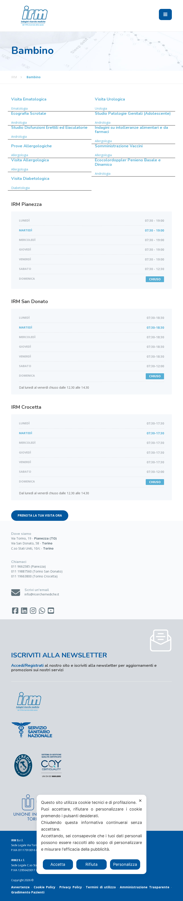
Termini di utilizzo (101, 887)
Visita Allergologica (30, 160)
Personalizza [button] (125, 864)
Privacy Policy (70, 887)
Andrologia (19, 122)
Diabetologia (20, 188)
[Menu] (165, 14)
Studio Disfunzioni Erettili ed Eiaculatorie (49, 127)
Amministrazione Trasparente (144, 887)
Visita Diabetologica (30, 178)
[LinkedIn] (24, 612)
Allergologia (103, 141)
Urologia (101, 108)
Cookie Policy (44, 887)
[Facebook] (15, 612)
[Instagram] (33, 612)
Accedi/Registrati (27, 665)
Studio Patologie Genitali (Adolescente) (133, 113)
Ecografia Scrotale (28, 113)
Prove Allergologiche (31, 146)
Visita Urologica (110, 99)
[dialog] (91, 834)
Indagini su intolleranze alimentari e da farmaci (131, 130)
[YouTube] (51, 612)
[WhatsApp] (42, 612)
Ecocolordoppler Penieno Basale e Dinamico (128, 162)
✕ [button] (140, 800)
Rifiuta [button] (91, 864)
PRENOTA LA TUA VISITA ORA (40, 515)
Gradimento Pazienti (27, 892)
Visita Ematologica (28, 99)
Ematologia (19, 108)
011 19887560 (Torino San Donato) (36, 571)
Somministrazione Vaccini (119, 146)
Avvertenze (20, 887)
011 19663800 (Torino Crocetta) (34, 576)
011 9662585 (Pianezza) (28, 566)
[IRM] (33, 15)
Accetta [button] (57, 864)
